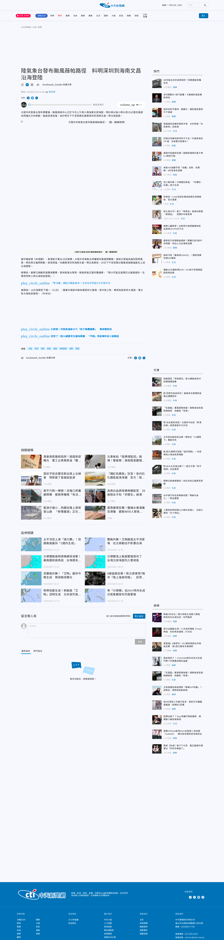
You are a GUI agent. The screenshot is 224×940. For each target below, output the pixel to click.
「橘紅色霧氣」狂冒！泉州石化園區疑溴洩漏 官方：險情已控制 (95, 479)
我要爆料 (144, 930)
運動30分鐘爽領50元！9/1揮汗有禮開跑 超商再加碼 (157, 273)
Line (198, 897)
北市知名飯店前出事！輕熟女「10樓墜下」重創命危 (157, 440)
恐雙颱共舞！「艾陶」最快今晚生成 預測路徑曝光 (31, 578)
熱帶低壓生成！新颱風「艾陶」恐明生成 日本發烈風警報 (31, 595)
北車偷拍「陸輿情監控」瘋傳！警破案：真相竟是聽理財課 (95, 461)
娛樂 (83, 16)
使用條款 (108, 927)
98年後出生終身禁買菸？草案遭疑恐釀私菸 (157, 83)
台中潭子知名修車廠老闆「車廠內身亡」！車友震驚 (157, 498)
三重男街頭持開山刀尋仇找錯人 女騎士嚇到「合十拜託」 (157, 513)
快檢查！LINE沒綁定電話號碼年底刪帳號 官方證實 (157, 200)
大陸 (114, 16)
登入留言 (139, 616)
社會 (75, 16)
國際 (106, 16)
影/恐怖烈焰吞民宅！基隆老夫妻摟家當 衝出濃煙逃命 (157, 396)
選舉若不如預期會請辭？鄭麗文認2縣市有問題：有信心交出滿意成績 (157, 244)
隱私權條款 (109, 930)
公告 (142, 920)
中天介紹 (108, 920)
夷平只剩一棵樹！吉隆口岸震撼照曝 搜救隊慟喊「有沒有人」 (31, 496)
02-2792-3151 (191, 934)
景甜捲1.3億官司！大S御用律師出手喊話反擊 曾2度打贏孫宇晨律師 (157, 646)
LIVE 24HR (24, 16)
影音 (121, 16)
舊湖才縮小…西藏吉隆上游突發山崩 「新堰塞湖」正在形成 (31, 513)
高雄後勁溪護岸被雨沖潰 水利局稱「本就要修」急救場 (157, 127)
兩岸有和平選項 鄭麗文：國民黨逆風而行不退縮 (157, 112)
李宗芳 (52, 92)
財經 (137, 16)
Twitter (186, 897)
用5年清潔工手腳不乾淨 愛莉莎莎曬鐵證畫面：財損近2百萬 (157, 705)
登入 (204, 16)
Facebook (190, 897)
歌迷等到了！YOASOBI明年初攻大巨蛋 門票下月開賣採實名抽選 (157, 661)
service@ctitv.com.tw (194, 937)
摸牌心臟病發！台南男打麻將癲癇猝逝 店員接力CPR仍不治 (157, 229)
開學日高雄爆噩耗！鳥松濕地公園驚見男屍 (157, 484)
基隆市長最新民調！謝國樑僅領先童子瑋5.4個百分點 (157, 156)
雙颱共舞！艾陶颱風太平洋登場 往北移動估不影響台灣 (95, 544)
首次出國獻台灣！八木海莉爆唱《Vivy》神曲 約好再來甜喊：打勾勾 (157, 632)
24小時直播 (73, 920)
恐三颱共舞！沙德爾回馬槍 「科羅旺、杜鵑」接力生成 (157, 185)
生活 (98, 16)
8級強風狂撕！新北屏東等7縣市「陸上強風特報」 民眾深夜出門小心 (95, 578)
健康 (129, 16)
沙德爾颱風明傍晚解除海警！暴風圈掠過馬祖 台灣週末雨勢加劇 (31, 561)
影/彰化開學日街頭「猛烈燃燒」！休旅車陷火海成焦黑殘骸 (157, 455)
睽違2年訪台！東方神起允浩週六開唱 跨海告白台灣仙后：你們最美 (157, 617)
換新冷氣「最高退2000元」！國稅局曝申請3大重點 (157, 258)
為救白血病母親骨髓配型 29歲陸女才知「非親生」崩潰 (95, 496)
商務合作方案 (110, 937)
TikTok (202, 897)
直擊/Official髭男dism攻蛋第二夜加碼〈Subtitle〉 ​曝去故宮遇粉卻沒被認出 (157, 734)
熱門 (60, 16)
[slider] (59, 104)
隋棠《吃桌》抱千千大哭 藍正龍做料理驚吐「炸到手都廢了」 (157, 749)
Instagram (194, 897)
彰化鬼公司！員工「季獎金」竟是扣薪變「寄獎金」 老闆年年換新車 (157, 214)
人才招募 (108, 923)
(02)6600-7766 (188, 927)
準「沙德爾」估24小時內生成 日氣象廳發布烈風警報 (95, 595)
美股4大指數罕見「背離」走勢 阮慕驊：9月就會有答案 (157, 171)
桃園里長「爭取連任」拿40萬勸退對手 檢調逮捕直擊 (157, 382)
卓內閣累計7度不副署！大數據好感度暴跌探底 (157, 98)
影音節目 (72, 923)
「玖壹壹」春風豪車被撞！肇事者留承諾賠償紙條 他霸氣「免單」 (157, 411)
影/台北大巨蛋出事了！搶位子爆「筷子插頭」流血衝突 (157, 469)
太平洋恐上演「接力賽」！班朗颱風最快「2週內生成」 (31, 544)
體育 (91, 16)
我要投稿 (144, 934)
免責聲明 (108, 934)
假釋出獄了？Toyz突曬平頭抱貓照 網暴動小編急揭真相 (157, 719)
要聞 (68, 16)
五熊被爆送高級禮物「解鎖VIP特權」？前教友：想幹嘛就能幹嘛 (157, 690)
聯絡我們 (144, 927)
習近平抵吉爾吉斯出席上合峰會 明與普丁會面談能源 (31, 479)
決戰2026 (41, 16)
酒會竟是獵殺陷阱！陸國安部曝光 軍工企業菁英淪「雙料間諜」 (31, 461)
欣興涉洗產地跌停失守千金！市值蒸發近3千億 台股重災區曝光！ (157, 141)
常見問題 (144, 923)
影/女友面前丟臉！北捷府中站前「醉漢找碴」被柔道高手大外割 (157, 425)
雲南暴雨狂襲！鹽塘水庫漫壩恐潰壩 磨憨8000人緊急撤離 (95, 513)
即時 (52, 16)
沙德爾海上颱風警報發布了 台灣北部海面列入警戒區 (95, 561)
